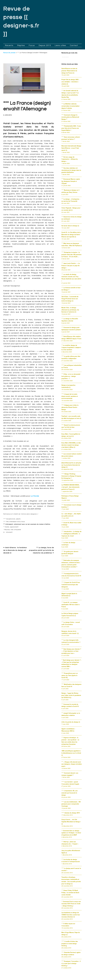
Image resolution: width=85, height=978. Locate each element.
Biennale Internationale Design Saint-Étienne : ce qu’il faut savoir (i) (71, 148)
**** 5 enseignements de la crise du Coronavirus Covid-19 (71, 574)
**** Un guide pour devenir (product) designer (69, 552)
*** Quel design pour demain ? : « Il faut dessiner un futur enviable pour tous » (71, 651)
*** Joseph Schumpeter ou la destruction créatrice (70, 714)
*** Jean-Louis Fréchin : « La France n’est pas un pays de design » (70, 265)
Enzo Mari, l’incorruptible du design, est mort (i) (70, 435)
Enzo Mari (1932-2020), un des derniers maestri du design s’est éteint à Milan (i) (71, 445)
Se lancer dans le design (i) (70, 226)
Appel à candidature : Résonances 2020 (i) (68, 730)
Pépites (21, 45)
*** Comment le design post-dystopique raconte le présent (71, 328)
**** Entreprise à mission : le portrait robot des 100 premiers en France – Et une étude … (71, 254)
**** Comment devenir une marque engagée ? (69, 774)
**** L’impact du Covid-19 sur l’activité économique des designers (70, 584)
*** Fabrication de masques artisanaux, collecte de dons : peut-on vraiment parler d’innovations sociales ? (70, 563)
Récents (9, 45)
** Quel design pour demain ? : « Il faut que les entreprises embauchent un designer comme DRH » (71, 663)
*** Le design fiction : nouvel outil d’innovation (70, 623)
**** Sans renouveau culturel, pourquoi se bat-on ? (70, 138)
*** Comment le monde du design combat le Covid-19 (70, 705)
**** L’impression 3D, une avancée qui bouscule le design (69, 793)
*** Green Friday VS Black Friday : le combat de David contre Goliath (70, 892)
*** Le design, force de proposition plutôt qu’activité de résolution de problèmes (41, 550)
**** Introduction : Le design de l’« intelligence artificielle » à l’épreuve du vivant (71, 533)
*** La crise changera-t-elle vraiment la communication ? (70, 641)
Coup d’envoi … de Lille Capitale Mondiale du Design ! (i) (71, 821)
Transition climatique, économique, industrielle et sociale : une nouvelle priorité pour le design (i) (71, 880)
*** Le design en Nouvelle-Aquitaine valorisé (69, 320)
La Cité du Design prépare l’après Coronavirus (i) (69, 614)
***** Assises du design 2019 (70, 813)
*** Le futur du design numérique (68, 543)
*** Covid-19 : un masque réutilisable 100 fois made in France (70, 604)
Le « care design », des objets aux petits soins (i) (71, 515)
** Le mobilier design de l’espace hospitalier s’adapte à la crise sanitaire (71, 347)
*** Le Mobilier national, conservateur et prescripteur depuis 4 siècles (70, 106)
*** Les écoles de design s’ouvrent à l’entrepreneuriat (70, 860)
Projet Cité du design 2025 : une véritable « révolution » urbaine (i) (70, 81)
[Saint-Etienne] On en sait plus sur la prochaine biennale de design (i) (71, 465)
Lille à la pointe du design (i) (70, 722)
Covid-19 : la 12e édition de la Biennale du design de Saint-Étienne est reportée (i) (70, 234)
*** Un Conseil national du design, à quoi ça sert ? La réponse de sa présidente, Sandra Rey (70, 94)
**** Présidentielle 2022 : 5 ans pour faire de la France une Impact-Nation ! (71, 128)
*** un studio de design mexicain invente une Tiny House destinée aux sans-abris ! (71, 277)
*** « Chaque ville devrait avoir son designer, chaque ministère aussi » (71, 764)
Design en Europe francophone (17, 537)
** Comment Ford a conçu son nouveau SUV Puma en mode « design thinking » (71, 903)
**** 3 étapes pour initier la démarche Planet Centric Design (69, 407)
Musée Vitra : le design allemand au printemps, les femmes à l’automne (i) (70, 310)
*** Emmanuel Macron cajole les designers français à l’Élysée (70, 181)
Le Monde (35, 496)
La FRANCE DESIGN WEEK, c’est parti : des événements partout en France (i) (70, 487)
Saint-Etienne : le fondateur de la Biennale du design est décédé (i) (15, 550)
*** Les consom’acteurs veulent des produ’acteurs (71, 455)
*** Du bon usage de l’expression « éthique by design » (69, 159)
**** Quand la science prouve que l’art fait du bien (70, 426)
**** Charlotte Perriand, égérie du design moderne (70, 953)
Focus (32, 45)
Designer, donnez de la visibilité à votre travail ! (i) (70, 632)
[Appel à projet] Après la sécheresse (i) (69, 594)
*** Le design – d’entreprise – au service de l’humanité (70, 200)
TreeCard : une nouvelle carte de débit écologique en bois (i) (71, 417)
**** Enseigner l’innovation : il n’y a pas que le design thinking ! (71, 963)
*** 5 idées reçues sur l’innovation (68, 925)
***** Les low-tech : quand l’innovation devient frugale (70, 783)
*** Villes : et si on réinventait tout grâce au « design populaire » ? (70, 376)
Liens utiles (60, 45)
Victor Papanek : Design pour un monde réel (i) (70, 209)
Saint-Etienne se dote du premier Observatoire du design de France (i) (69, 70)
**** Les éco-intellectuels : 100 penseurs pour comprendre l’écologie (71, 804)
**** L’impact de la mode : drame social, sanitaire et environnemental (69, 396)
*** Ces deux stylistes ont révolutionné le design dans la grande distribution (71, 170)
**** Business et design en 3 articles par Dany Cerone (70, 191)
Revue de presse (9, 52)
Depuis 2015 (45, 45)
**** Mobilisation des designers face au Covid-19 (71, 685)
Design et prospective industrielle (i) (68, 386)
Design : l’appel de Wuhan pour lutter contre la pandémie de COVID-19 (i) (71, 695)
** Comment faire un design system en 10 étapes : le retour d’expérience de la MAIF (71, 833)
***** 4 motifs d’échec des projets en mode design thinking (69, 943)
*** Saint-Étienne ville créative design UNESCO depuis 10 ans (71, 337)
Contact (74, 45)
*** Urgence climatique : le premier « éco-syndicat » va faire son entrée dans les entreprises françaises (70, 741)
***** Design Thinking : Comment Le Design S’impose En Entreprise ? (71, 476)
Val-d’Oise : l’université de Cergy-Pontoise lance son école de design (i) (69, 299)
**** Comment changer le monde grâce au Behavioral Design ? (70, 117)
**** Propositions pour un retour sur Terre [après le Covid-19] (69, 675)
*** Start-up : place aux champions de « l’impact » (69, 843)
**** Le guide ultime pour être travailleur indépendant (70, 357)
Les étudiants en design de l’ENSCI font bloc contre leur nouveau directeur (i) (70, 914)
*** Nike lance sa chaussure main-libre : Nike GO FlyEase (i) (71, 244)
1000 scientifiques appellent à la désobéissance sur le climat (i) (71, 753)
